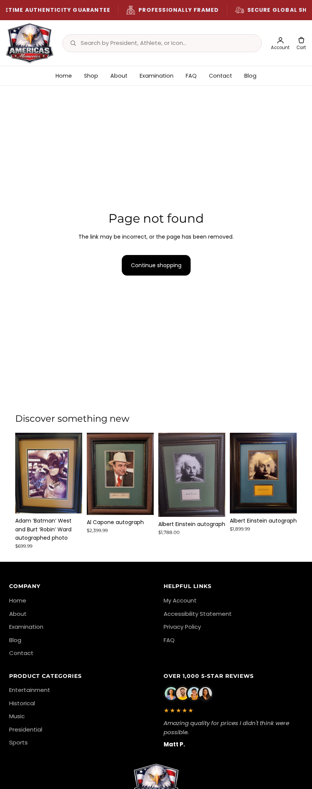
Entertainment (29, 690)
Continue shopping (156, 265)
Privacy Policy (182, 627)
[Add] (70, 501)
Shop (91, 76)
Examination (157, 76)
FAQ (191, 76)
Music (17, 716)
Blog (250, 76)
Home (64, 76)
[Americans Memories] (29, 43)
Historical (22, 703)
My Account (180, 600)
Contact (220, 76)
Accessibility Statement (198, 614)
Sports (18, 742)
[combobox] (167, 43)
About (118, 76)
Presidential (25, 729)
